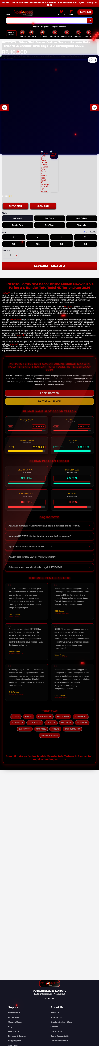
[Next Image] (94, 107)
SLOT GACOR (66, 723)
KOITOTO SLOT (17, 723)
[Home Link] (23, 12)
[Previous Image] (4, 107)
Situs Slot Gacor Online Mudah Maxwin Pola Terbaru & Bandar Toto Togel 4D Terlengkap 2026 (49, 758)
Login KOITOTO (49, 393)
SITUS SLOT (51, 723)
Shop (8, 14)
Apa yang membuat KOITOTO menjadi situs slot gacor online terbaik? (44, 526)
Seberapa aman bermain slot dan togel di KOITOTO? (35, 567)
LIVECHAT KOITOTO (49, 266)
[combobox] (46, 20)
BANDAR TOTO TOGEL (49, 735)
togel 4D (20, 335)
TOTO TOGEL (41, 729)
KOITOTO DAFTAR (44, 716)
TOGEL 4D (55, 729)
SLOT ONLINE (82, 723)
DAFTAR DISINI (15, 206)
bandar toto (15, 320)
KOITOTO (6, 293)
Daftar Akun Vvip (49, 401)
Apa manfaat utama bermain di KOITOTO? (30, 546)
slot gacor (69, 306)
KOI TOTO (28, 716)
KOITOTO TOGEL (35, 723)
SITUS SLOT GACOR (72, 729)
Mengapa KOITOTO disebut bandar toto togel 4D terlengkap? (40, 536)
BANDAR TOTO (25, 729)
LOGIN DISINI (43, 206)
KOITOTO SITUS (80, 716)
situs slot (14, 344)
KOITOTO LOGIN (63, 716)
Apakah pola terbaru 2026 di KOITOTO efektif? (32, 557)
